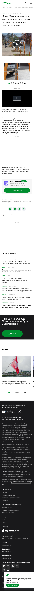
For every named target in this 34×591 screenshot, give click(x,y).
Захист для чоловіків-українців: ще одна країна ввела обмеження (16, 271)
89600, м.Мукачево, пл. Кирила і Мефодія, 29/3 (17, 538)
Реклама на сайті (7, 507)
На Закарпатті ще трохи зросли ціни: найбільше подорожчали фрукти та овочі (17, 290)
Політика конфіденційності (10, 510)
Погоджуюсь (12, 585)
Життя (10, 7)
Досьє (4, 522)
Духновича (6, 215)
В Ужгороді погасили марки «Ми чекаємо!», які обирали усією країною (14, 280)
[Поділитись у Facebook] (10, 209)
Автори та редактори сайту (11, 498)
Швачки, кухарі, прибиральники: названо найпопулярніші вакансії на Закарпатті (17, 306)
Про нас (4, 492)
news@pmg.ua (6, 551)
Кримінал (4, 259)
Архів (3, 520)
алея (21, 215)
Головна (4, 7)
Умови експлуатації (8, 513)
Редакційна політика (8, 495)
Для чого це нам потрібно (12, 582)
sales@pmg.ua (6, 558)
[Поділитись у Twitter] (19, 209)
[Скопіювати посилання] (24, 209)
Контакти (5, 500)
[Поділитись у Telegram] (15, 209)
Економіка (5, 286)
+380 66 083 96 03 (7, 545)
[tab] (9, 83)
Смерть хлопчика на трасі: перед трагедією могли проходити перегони (16, 262)
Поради (4, 294)
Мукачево (14, 215)
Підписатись (17, 190)
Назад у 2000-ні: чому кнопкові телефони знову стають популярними (17, 298)
